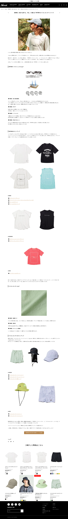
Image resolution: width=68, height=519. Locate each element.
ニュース (54, 505)
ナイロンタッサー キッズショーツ (16, 415)
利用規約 (43, 507)
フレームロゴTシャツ (14, 202)
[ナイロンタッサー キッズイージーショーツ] (56, 483)
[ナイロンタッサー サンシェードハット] (26, 483)
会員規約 (43, 509)
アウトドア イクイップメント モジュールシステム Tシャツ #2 (21, 200)
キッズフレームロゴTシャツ (15, 273)
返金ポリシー (44, 512)
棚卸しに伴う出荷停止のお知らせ (34, 1)
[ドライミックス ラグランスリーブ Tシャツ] (11, 457)
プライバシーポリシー (56, 509)
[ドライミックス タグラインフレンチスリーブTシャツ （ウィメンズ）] (26, 457)
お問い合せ (54, 507)
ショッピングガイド (45, 503)
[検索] (59, 5)
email (9, 510)
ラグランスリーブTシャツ (15, 198)
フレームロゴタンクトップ (15, 204)
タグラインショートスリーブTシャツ (17, 239)
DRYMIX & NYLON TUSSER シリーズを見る (34, 432)
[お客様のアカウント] (61, 5)
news (6, 9)
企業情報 (54, 503)
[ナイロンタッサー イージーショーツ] (56, 457)
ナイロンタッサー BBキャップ (15, 378)
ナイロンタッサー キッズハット (16, 414)
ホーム (2, 9)
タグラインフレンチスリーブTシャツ (17, 241)
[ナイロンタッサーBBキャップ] (11, 483)
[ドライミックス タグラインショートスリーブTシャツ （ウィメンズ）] (41, 457)
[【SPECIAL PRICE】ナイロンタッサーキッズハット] (41, 483)
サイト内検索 (44, 505)
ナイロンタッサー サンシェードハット (17, 377)
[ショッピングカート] (66, 5)
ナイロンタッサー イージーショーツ (16, 375)
